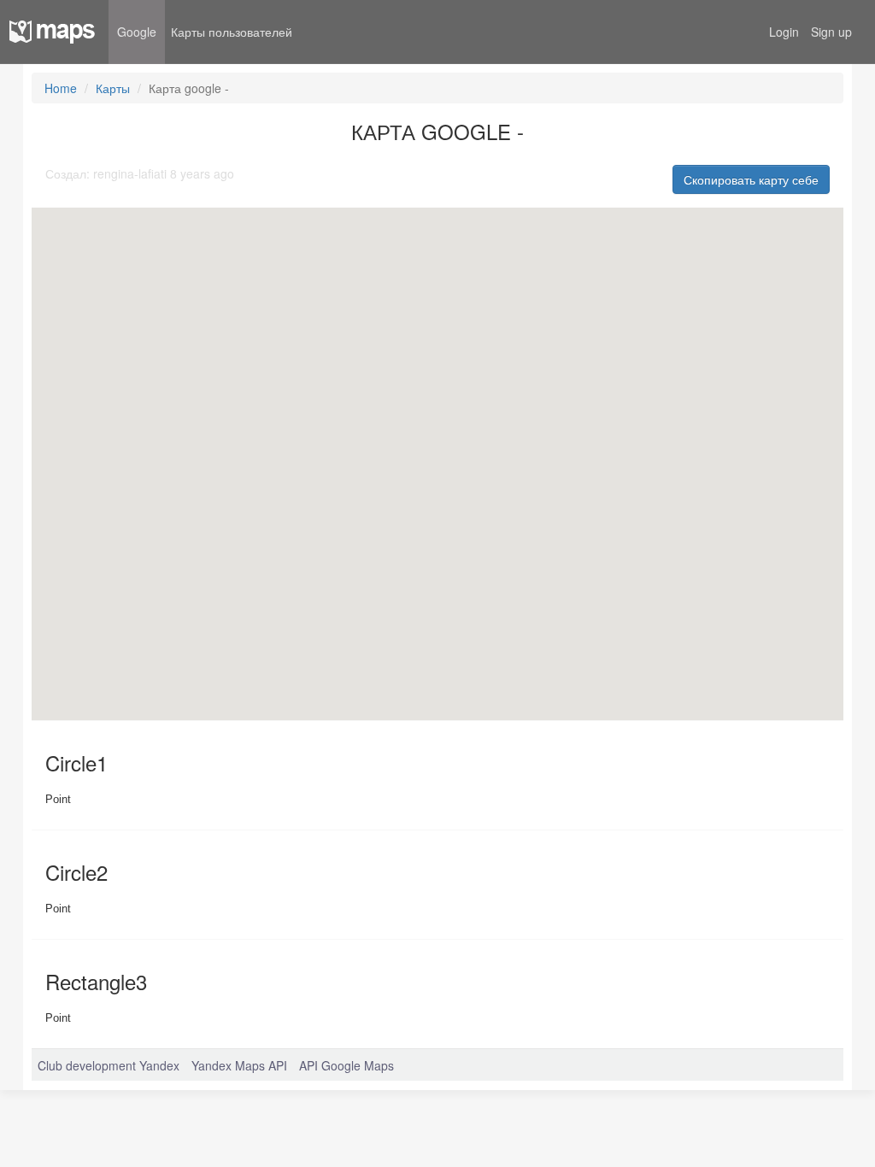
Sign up (831, 31)
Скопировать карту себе (751, 179)
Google (136, 31)
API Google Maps (346, 1065)
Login (784, 31)
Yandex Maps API (239, 1065)
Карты (113, 88)
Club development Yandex (108, 1065)
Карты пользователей (231, 31)
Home (60, 88)
